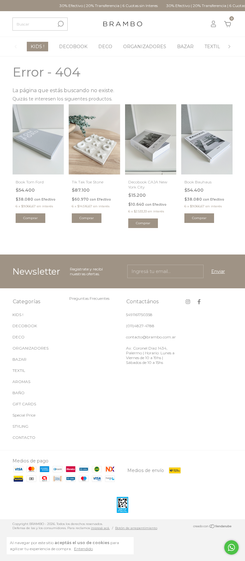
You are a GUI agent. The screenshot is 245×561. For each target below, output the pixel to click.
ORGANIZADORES (144, 46)
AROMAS (21, 381)
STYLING (20, 426)
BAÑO (18, 392)
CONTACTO (23, 437)
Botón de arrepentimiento (136, 528)
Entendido (83, 548)
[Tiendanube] (213, 527)
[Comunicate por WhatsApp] (231, 547)
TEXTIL (212, 46)
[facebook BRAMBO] (199, 301)
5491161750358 (139, 314)
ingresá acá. (100, 528)
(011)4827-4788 (140, 325)
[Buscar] (60, 24)
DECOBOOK (73, 46)
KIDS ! (37, 46)
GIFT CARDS (24, 404)
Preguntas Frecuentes (89, 298)
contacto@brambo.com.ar (151, 337)
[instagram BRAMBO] (187, 301)
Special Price (23, 415)
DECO (105, 46)
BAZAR (185, 46)
